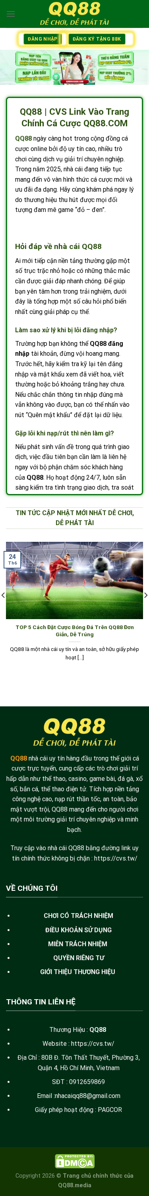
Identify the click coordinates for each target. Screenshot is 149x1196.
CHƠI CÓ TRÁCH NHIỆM (78, 916)
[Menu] (10, 14)
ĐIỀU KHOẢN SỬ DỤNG (78, 930)
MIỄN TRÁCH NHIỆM (77, 944)
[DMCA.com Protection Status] (75, 1161)
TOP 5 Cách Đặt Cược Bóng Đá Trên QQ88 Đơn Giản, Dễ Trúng (74, 630)
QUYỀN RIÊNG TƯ (78, 958)
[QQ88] (74, 14)
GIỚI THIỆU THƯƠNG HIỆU (77, 972)
